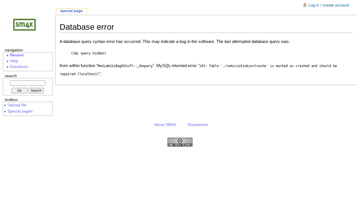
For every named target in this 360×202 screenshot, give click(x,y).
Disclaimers (198, 125)
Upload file (17, 105)
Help (14, 61)
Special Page (71, 11)
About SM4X (165, 125)
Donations (19, 67)
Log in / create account (328, 5)
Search (11, 76)
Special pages (20, 111)
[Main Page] (29, 24)
